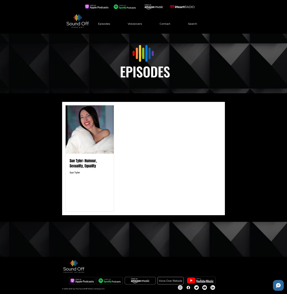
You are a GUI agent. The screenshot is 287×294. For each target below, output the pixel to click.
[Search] (221, 16)
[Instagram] (180, 287)
